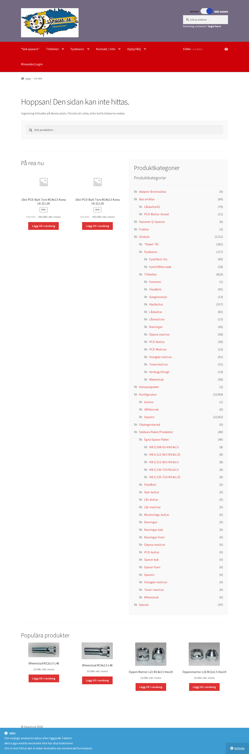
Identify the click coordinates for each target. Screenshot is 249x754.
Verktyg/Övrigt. (159, 372)
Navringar (150, 522)
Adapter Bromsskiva (152, 192)
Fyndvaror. (77, 49)
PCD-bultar (151, 552)
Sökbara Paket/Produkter (156, 432)
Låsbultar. (155, 312)
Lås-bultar (151, 499)
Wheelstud (151, 597)
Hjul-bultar (151, 492)
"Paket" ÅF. (151, 244)
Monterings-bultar (156, 515)
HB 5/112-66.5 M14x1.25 (164, 454)
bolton (148, 402)
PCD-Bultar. (157, 342)
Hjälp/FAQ (134, 49)
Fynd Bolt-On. (158, 259)
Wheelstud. (156, 379)
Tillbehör (52, 49)
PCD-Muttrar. (158, 349)
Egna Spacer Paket (156, 439)
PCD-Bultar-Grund (156, 214)
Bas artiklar (147, 199)
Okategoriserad (149, 424)
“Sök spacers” (30, 49)
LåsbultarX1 (152, 207)
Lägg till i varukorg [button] (43, 226)
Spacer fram (152, 567)
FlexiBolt (150, 484)
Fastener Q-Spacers (152, 222)
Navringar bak (153, 530)
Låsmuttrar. (157, 319)
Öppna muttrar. (159, 334)
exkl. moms (194, 11)
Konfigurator (148, 394)
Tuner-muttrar (154, 590)
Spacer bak (151, 559)
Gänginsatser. (158, 297)
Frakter (144, 229)
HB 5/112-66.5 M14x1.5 (164, 462)
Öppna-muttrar (154, 545)
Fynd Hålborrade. (160, 267)
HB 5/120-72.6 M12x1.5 (164, 470)
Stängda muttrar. (160, 357)
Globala (144, 237)
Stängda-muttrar (155, 582)
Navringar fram (154, 537)
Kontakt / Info (105, 49)
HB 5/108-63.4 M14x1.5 (164, 447)
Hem (28, 78)
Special (144, 605)
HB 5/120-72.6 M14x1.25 (164, 477)
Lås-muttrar (152, 507)
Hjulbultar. (156, 304)
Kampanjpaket (149, 387)
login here (214, 26)
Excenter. (155, 282)
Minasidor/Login (32, 64)
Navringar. (156, 327)
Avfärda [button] (239, 748)
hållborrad (151, 409)
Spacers (149, 417)
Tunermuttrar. (158, 364)
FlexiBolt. (155, 289)
